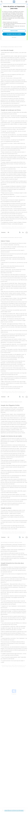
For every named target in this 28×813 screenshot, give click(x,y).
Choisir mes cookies (14, 30)
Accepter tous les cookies (14, 34)
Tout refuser (14, 37)
